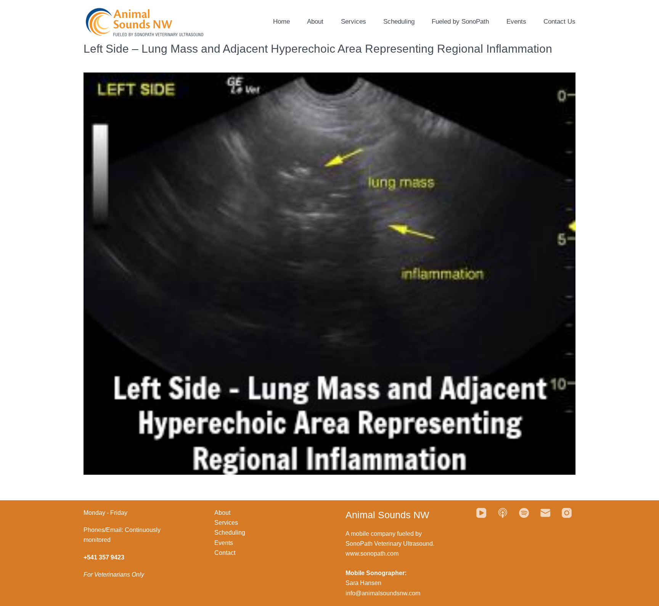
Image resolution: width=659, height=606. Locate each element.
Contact (224, 553)
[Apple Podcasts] (503, 513)
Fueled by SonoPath (460, 21)
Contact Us (559, 21)
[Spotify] (524, 513)
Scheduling (399, 21)
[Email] (545, 513)
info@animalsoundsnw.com (383, 593)
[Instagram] (567, 513)
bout (224, 512)
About (315, 21)
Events (516, 21)
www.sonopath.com (372, 553)
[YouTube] (481, 513)
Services (353, 21)
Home (281, 21)
